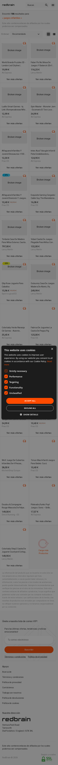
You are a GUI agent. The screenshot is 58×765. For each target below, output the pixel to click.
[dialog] (28, 382)
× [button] (52, 349)
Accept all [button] (29, 401)
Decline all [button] (30, 408)
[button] (29, 414)
